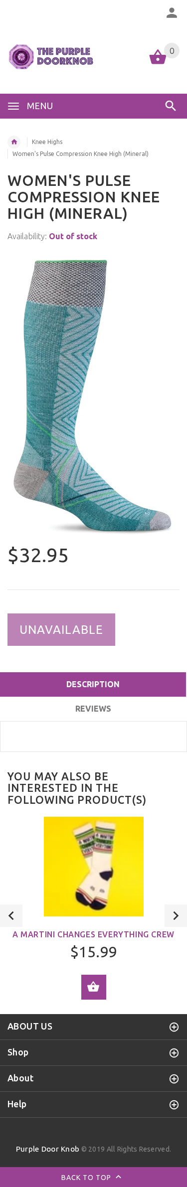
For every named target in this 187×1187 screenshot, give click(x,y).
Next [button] (176, 915)
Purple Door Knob (47, 1149)
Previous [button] (11, 915)
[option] (93, 394)
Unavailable (61, 629)
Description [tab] (93, 684)
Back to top (87, 1177)
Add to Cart (93, 987)
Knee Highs (47, 142)
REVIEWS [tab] (93, 708)
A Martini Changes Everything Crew (93, 934)
